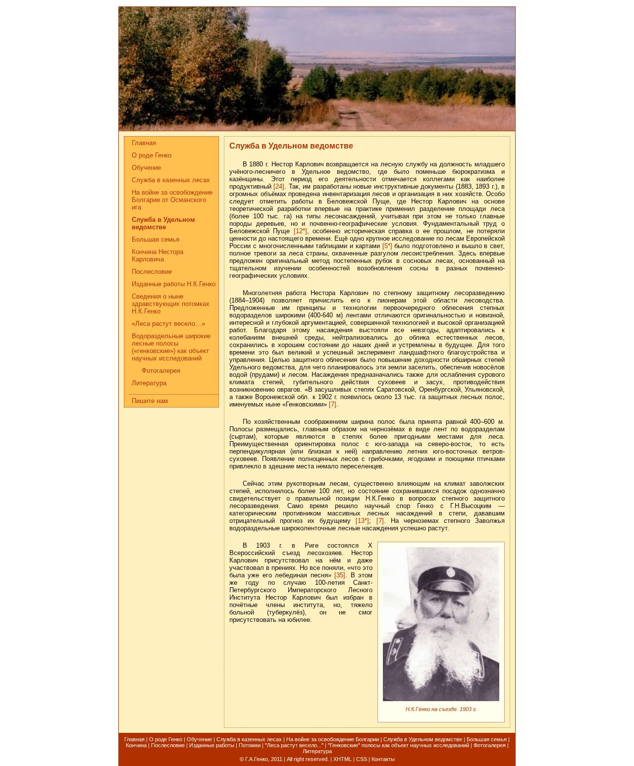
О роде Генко (151, 155)
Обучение (146, 167)
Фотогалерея (161, 370)
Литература (149, 383)
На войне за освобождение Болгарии (332, 739)
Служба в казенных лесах (171, 180)
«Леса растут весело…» (168, 323)
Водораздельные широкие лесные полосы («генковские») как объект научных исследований (171, 347)
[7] (332, 404)
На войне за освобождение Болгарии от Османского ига (172, 200)
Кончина (136, 745)
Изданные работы (211, 745)
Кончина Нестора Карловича (157, 255)
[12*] (300, 231)
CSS (361, 759)
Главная (144, 143)
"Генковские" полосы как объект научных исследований (398, 745)
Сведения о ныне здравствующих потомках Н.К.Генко (171, 304)
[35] (339, 575)
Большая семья (155, 239)
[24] (278, 186)
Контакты (383, 759)
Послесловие (152, 271)
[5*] (387, 246)
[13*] (362, 520)
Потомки (250, 745)
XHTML (342, 759)
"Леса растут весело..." (294, 745)
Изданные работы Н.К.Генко (173, 284)
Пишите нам (150, 401)
